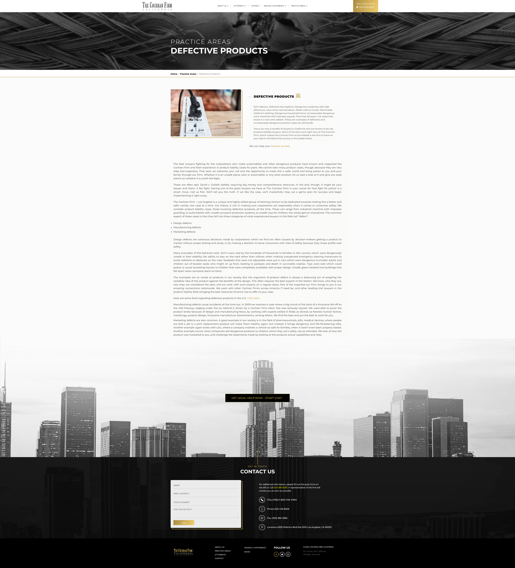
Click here (253, 298)
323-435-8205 (366, 7)
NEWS (247, 552)
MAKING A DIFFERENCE (255, 548)
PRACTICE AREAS (223, 551)
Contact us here (280, 146)
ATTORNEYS (220, 555)
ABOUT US (219, 547)
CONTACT (256, 6)
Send (184, 523)
